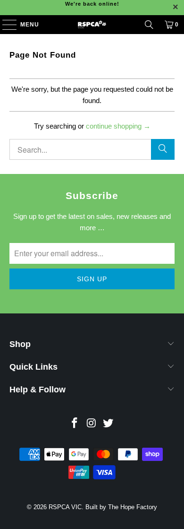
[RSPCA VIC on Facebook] (74, 424)
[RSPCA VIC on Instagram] (91, 424)
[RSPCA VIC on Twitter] (108, 424)
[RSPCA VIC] (92, 24)
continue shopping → (118, 126)
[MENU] (5, 24)
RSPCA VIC (65, 507)
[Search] (149, 24)
